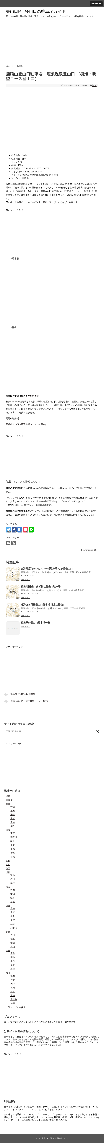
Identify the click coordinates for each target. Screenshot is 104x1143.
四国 (8, 932)
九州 (8, 973)
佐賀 (12, 980)
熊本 (12, 991)
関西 (8, 905)
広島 (12, 953)
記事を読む (25, 580)
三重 (12, 902)
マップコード (12, 498)
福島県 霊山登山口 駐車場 (22, 694)
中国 (8, 950)
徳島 (12, 939)
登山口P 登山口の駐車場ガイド (36, 11)
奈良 (12, 916)
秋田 (12, 811)
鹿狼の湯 (47, 202)
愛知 (12, 894)
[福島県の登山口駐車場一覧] (13, 628)
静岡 (12, 890)
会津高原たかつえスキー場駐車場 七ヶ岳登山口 (47, 568)
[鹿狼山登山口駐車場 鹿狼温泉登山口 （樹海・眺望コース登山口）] (19, 529)
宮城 (12, 822)
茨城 (12, 849)
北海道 (9, 800)
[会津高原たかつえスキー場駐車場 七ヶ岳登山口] (13, 574)
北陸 (8, 872)
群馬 (12, 857)
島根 (12, 969)
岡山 (12, 957)
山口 (12, 961)
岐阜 (12, 898)
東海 (8, 887)
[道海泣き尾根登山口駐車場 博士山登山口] (13, 610)
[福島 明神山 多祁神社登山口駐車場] (13, 592)
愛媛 (12, 943)
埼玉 (12, 841)
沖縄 (12, 1003)
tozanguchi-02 (90, 550)
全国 (8, 796)
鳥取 (12, 965)
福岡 (12, 976)
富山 (12, 875)
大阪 (12, 912)
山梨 (8, 864)
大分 (12, 984)
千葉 (12, 845)
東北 (8, 804)
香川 (12, 935)
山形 (12, 818)
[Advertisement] (52, 41)
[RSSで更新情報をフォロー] (13, 543)
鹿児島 (13, 999)
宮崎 (12, 995)
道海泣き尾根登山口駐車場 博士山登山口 (43, 604)
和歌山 (13, 928)
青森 (12, 807)
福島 (94, 85)
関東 (8, 830)
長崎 (12, 988)
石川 (12, 879)
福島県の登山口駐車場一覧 (35, 622)
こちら (37, 1022)
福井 (12, 883)
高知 (12, 947)
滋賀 (12, 920)
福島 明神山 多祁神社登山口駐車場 (41, 586)
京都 (12, 908)
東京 (12, 833)
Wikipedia (33, 396)
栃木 (12, 853)
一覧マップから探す (16, 1007)
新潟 (8, 868)
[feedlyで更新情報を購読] (8, 543)
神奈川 (13, 837)
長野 (8, 860)
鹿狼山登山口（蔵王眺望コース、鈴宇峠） (26, 424)
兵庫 (12, 924)
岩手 (12, 814)
